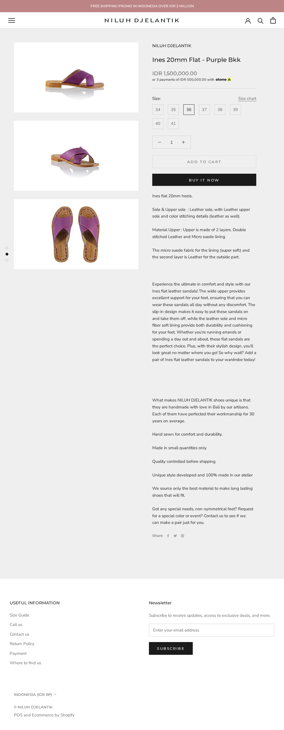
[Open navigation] (11, 20)
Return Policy (22, 643)
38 (219, 109)
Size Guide (19, 615)
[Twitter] (175, 535)
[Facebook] (168, 535)
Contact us (19, 634)
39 (235, 109)
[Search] (260, 20)
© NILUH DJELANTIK (33, 707)
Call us (16, 624)
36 (188, 109)
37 (204, 109)
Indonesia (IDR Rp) (33, 694)
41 (173, 123)
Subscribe (171, 648)
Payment (18, 653)
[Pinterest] (182, 535)
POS (18, 715)
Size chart (247, 98)
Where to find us (25, 663)
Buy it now (204, 180)
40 (157, 123)
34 (157, 109)
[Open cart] (273, 20)
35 (173, 109)
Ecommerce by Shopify (53, 715)
